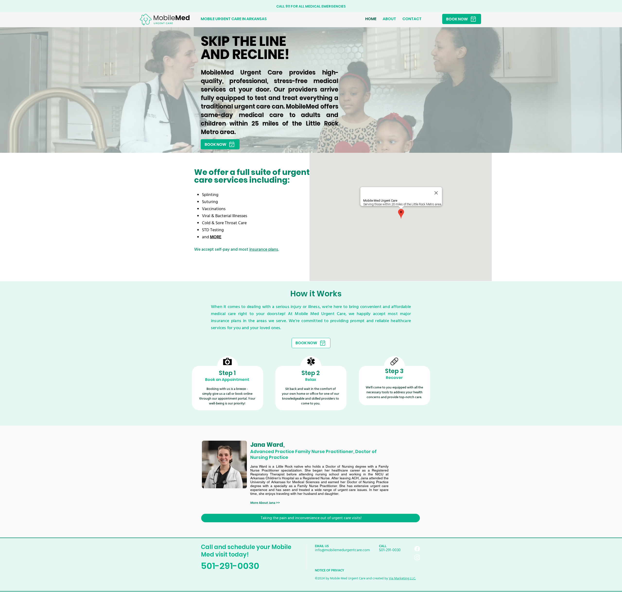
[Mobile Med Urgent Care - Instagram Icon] (417, 557)
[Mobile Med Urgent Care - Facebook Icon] (417, 548)
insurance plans (263, 249)
